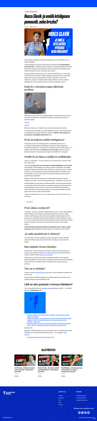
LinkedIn (64, 250)
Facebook (42, 255)
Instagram (50, 255)
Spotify (26, 125)
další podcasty (47, 288)
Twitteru (27, 253)
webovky (54, 253)
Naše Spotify (28, 328)
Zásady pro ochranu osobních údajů (86, 417)
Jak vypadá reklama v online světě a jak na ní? (40, 337)
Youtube (26, 122)
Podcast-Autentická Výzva (31, 11)
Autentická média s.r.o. (7, 417)
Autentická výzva (40, 272)
